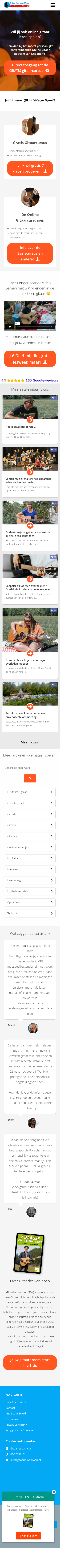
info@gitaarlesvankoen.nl (25, 1460)
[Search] (30, 778)
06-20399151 (18, 1454)
